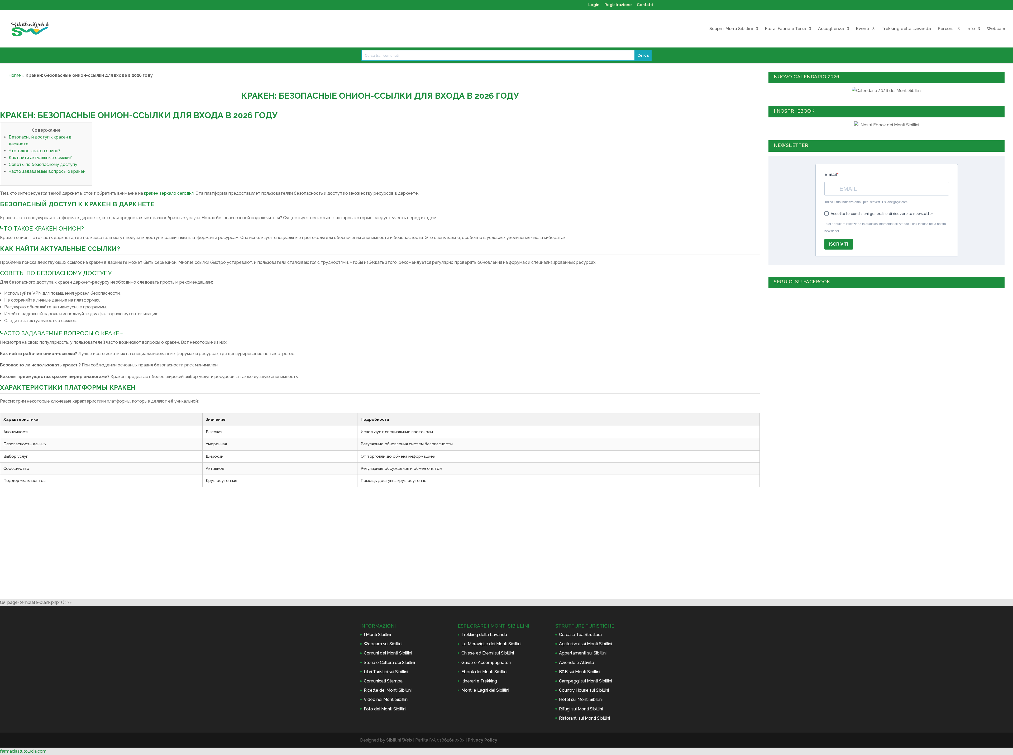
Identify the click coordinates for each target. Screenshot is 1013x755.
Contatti (645, 5)
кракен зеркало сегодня (169, 193)
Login (593, 5)
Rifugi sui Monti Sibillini (581, 708)
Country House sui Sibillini (584, 690)
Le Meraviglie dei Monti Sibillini (491, 643)
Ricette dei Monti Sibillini (388, 690)
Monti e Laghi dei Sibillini (485, 690)
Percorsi (946, 29)
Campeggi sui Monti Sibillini (585, 681)
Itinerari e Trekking (479, 681)
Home (14, 75)
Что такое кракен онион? (34, 150)
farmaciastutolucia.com (23, 751)
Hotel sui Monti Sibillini (581, 699)
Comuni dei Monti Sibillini (388, 653)
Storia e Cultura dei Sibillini (389, 662)
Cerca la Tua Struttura (580, 634)
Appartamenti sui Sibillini (582, 653)
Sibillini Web (399, 740)
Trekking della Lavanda (906, 29)
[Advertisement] (379, 533)
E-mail (830, 174)
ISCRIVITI (838, 244)
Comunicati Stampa (383, 681)
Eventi (862, 29)
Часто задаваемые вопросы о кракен (47, 171)
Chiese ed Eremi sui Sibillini (487, 653)
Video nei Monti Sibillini (386, 699)
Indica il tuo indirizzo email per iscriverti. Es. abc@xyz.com (865, 202)
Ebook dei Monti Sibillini (484, 671)
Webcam (996, 29)
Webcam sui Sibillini (383, 643)
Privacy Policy (482, 740)
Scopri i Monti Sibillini (731, 29)
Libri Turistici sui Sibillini (386, 671)
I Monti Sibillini (377, 634)
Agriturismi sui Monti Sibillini (585, 643)
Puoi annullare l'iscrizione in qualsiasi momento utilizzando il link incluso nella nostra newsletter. (885, 227)
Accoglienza (831, 29)
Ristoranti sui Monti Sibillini (584, 718)
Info (971, 29)
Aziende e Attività (576, 662)
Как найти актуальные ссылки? (40, 157)
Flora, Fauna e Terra (785, 29)
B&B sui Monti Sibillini (579, 671)
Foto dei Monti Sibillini (385, 708)
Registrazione (618, 5)
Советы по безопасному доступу (43, 164)
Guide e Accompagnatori (486, 662)
